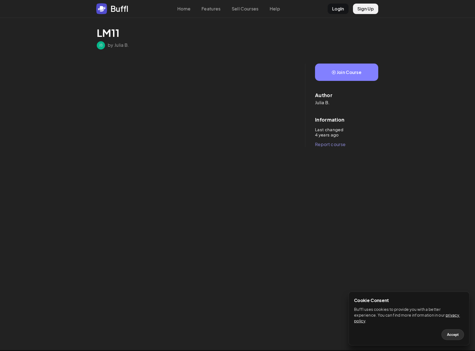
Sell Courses (245, 9)
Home (183, 9)
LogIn (338, 9)
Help (275, 9)
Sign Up (365, 9)
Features (211, 9)
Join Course (349, 72)
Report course (330, 144)
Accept (453, 335)
